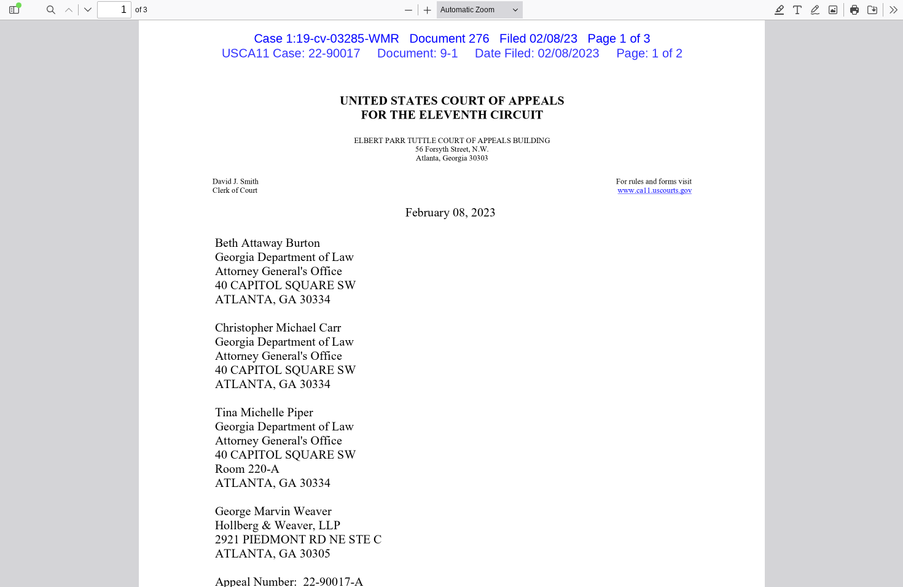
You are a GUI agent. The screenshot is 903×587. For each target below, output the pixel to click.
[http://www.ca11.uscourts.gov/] (654, 189)
